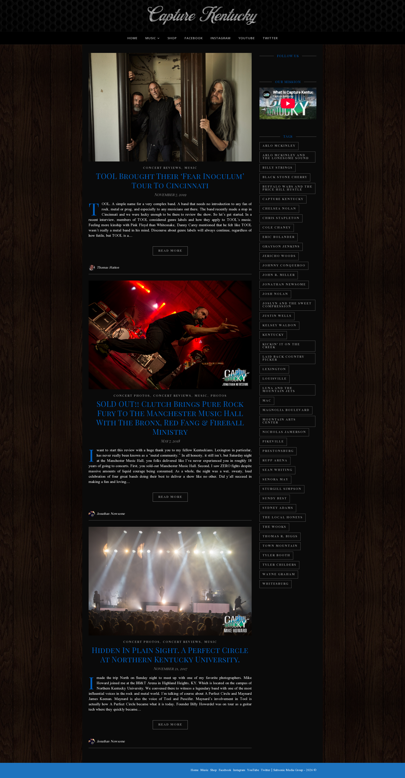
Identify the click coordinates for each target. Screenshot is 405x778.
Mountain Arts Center (279, 421)
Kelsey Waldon (279, 325)
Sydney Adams (277, 508)
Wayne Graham (278, 574)
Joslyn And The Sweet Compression (287, 305)
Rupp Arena (275, 461)
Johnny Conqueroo (283, 266)
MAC (266, 401)
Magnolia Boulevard (285, 410)
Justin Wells (277, 316)
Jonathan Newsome (111, 514)
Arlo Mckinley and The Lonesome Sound (285, 156)
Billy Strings (277, 168)
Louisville (274, 379)
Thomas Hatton (108, 268)
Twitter (270, 38)
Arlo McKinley (279, 146)
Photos (219, 396)
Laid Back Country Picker (283, 358)
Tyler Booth (276, 555)
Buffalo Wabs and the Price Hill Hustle (287, 188)
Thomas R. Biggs (280, 536)
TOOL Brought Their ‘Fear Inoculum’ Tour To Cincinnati (170, 180)
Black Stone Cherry (284, 177)
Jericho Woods (279, 256)
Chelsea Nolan (279, 209)
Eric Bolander (278, 237)
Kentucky (273, 335)
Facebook (194, 38)
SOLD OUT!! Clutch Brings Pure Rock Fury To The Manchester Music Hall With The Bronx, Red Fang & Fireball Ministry (170, 418)
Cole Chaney (276, 228)
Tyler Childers (279, 565)
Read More (170, 250)
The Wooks (274, 527)
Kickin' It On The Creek (281, 346)
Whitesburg (275, 584)
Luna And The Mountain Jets (278, 389)
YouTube (246, 38)
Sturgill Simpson (281, 489)
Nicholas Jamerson (284, 432)
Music (150, 38)
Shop (172, 38)
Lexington (274, 369)
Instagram (221, 38)
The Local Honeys (282, 518)
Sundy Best (274, 499)
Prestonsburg (278, 451)
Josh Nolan (275, 294)
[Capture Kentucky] (202, 16)
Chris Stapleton (281, 218)
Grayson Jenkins (281, 247)
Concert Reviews (162, 168)
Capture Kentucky (283, 199)
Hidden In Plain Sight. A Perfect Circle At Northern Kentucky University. (170, 654)
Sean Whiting (277, 470)
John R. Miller (278, 275)
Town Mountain (280, 546)
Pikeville (273, 442)
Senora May (275, 480)
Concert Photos (131, 396)
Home (132, 38)
